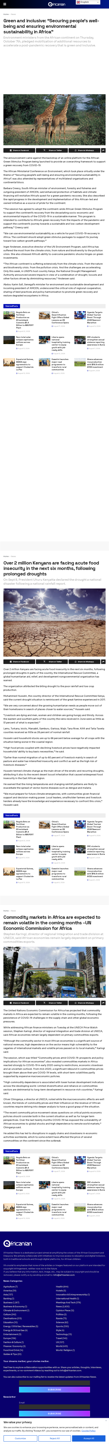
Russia (59, 1318)
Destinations (10, 1318)
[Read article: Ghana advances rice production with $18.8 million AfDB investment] (80, 362)
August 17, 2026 (59, 326)
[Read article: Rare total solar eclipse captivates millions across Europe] (9, 340)
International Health (66, 1298)
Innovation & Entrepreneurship (71, 1294)
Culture (7, 1314)
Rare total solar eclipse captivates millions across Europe (24, 341)
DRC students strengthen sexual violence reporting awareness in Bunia (96, 341)
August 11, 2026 (94, 348)
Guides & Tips (10, 1354)
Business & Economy (13, 1306)
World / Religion (64, 1350)
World (59, 1346)
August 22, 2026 (23, 331)
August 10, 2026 (23, 373)
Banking (7, 1298)
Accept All (89, 1438)
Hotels (59, 1290)
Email (22, 1402)
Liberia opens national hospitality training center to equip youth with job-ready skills (61, 343)
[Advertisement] (54, 70)
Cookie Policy (88, 1431)
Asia (5, 1294)
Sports (59, 1326)
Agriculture (9, 1286)
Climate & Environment (15, 1310)
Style (58, 1330)
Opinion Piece (63, 1310)
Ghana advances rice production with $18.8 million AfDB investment (95, 363)
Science (60, 1322)
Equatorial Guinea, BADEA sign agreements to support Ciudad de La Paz (24, 364)
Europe (7, 1338)
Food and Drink (11, 1350)
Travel (59, 1338)
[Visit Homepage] (56, 4)
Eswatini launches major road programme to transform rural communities (60, 364)
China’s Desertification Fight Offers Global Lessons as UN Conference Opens (60, 317)
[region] (54, 1431)
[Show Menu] (4, 4)
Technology (62, 1334)
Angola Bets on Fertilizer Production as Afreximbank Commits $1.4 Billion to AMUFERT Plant (25, 320)
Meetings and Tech (65, 1302)
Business (7, 1302)
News (13, 14)
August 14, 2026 (94, 326)
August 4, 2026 (94, 371)
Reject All (55, 1438)
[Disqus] (54, 419)
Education (8, 1322)
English (84, 2)
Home (6, 14)
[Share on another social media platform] (103, 150)
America (7, 1290)
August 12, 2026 (59, 354)
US (57, 1342)
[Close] (106, 1420)
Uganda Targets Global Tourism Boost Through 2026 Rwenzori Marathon (94, 317)
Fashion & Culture (12, 1342)
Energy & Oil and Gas (13, 1330)
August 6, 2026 (59, 373)
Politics (60, 1314)
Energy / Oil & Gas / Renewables (19, 1326)
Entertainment (10, 1334)
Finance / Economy (12, 1346)
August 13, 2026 (23, 348)
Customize (20, 1438)
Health (59, 1286)
